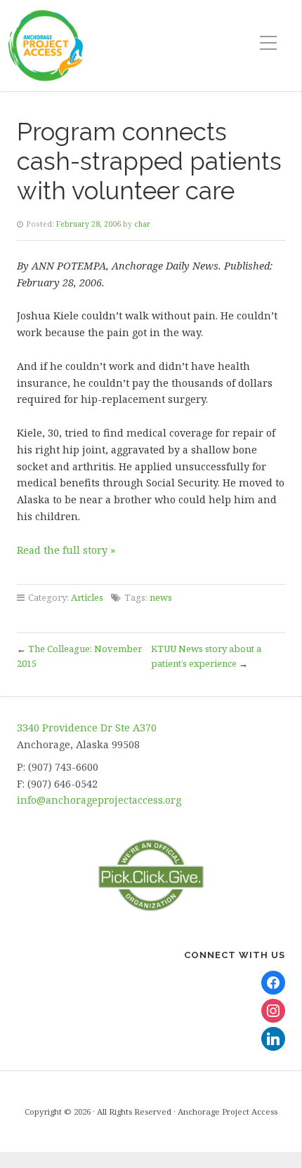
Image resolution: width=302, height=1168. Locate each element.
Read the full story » (66, 550)
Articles (87, 597)
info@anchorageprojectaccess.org (99, 800)
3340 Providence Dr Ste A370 (87, 727)
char (142, 224)
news (161, 597)
